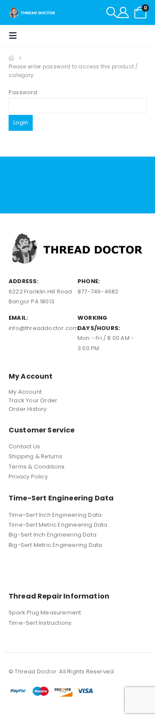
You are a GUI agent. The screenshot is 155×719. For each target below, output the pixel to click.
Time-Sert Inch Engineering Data (55, 515)
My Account (25, 392)
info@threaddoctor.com (43, 328)
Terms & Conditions (37, 467)
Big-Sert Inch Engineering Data (52, 535)
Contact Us (24, 446)
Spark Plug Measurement (45, 612)
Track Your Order (33, 400)
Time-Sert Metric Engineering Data (58, 525)
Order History (28, 409)
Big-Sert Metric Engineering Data (55, 545)
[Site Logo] (32, 12)
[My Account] (123, 12)
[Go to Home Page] (11, 58)
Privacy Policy (28, 476)
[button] (112, 12)
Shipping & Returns (36, 456)
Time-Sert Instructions (40, 623)
